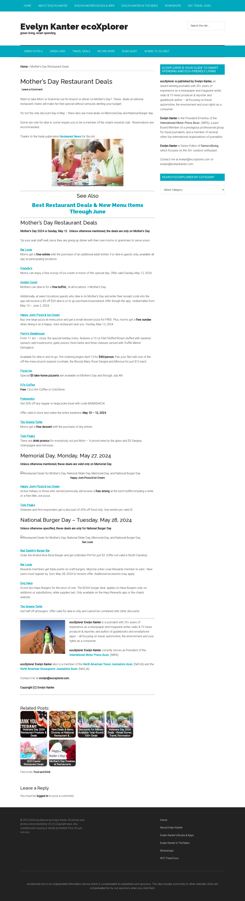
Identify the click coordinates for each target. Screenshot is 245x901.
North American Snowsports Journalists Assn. (49, 669)
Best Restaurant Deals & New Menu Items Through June (87, 208)
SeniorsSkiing (209, 145)
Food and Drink (42, 772)
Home (24, 66)
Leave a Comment (32, 89)
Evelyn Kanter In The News (175, 843)
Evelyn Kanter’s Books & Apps (177, 835)
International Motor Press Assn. (89, 655)
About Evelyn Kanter (171, 827)
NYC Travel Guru (169, 858)
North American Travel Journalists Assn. (108, 664)
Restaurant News (70, 136)
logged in (42, 796)
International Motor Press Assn (179, 123)
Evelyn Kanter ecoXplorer (74, 27)
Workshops (167, 850)
